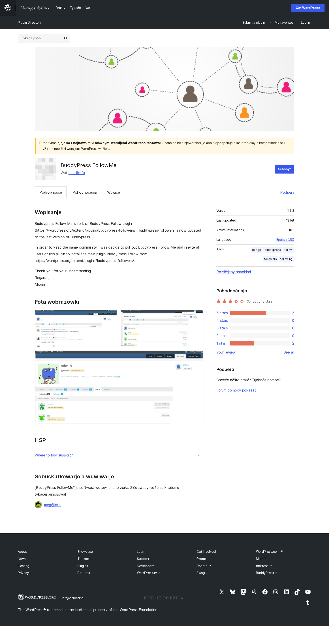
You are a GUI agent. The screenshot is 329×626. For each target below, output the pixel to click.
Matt (261, 559)
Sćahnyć (284, 169)
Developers (145, 566)
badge (256, 249)
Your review (226, 352)
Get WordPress (308, 8)
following (286, 259)
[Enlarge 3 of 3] (197, 356)
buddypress (273, 249)
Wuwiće (113, 192)
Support (143, 559)
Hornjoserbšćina (72, 598)
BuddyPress (267, 573)
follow (288, 249)
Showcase (85, 551)
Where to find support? (54, 455)
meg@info (76, 172)
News (22, 559)
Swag (203, 573)
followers (270, 259)
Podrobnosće (50, 192)
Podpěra (287, 192)
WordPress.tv (149, 573)
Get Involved (206, 551)
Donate (204, 566)
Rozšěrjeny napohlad (233, 272)
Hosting (23, 566)
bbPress (264, 566)
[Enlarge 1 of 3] (111, 316)
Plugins (82, 566)
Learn (141, 551)
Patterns (83, 573)
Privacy (23, 573)
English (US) (285, 239)
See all (289, 352)
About (22, 551)
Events (202, 559)
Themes (83, 559)
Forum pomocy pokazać (236, 390)
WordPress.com (269, 551)
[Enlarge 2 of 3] (197, 316)
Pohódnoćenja (85, 192)
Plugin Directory (30, 22)
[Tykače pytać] (65, 38)
